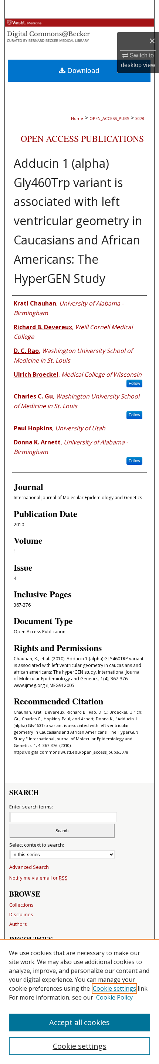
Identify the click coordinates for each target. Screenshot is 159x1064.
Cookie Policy (114, 997)
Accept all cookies (79, 1022)
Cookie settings (114, 988)
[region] (79, 1001)
